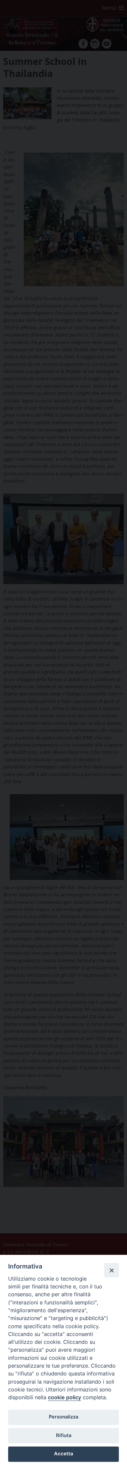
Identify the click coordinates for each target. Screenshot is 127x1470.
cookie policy (64, 1397)
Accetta (63, 1454)
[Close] (111, 1270)
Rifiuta (63, 1435)
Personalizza (63, 1417)
